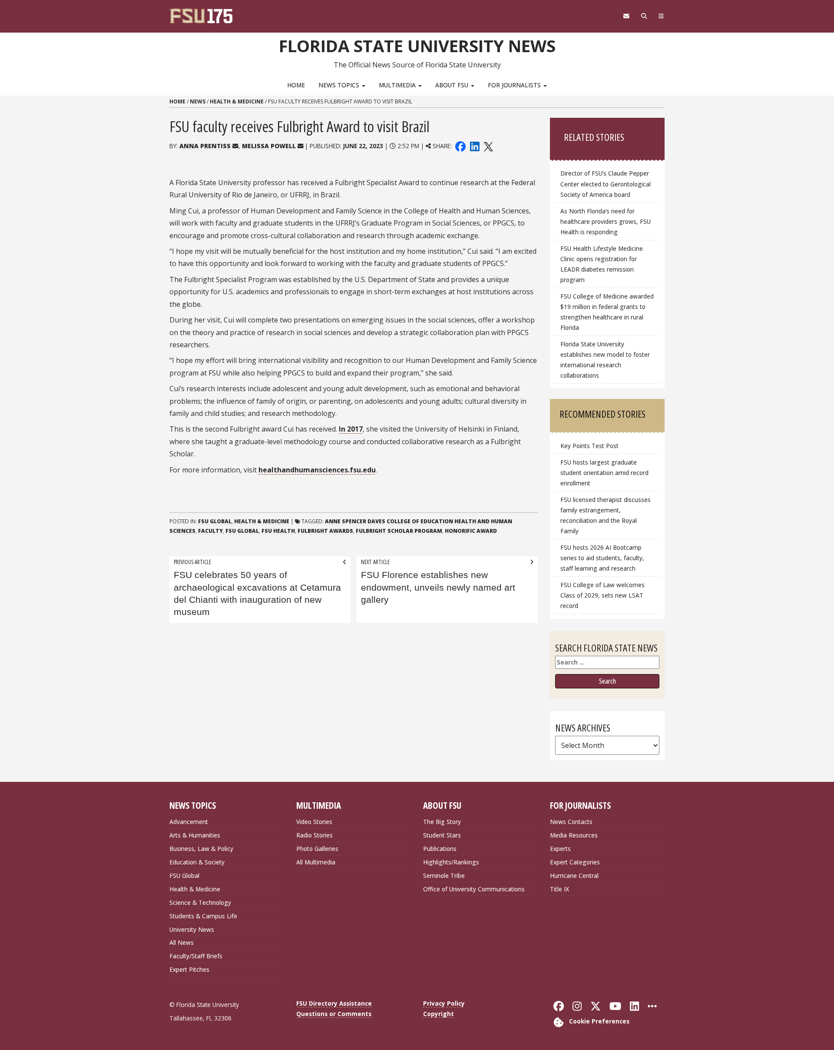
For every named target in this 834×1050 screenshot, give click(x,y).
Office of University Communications (474, 889)
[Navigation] (661, 16)
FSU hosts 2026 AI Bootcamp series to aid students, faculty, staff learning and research (602, 557)
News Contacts (571, 821)
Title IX (559, 889)
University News (191, 929)
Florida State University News (417, 45)
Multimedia (398, 85)
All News (181, 942)
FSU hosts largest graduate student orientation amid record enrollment (604, 472)
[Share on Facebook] (460, 146)
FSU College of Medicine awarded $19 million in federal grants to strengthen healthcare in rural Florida (607, 312)
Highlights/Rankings (451, 862)
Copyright (438, 1014)
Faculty (210, 531)
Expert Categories (575, 862)
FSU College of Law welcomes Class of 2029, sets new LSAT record (602, 595)
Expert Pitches (189, 969)
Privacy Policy (444, 1003)
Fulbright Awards (325, 531)
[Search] (644, 16)
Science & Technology (200, 902)
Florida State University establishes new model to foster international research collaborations (605, 359)
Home (296, 85)
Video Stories (314, 821)
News (197, 101)
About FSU (452, 85)
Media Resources (574, 835)
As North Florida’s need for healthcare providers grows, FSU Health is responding (605, 221)
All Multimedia (315, 862)
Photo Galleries (317, 848)
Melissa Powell (269, 146)
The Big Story (442, 821)
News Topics (339, 85)
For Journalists (515, 85)
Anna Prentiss (205, 146)
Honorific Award (471, 531)
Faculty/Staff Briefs (195, 956)
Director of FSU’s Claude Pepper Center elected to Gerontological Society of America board (605, 183)
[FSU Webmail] (626, 16)
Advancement (188, 821)
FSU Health (278, 531)
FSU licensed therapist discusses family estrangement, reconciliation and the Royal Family (605, 515)
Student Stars (442, 835)
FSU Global (215, 521)
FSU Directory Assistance (334, 1003)
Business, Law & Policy (201, 848)
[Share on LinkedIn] (474, 146)
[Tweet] (488, 146)
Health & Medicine (237, 101)
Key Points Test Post (589, 446)
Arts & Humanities (194, 835)
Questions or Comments (333, 1014)
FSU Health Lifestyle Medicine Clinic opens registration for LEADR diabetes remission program (601, 264)
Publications (440, 848)
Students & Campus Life (203, 916)
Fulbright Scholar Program (399, 531)
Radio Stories (314, 835)
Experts (560, 848)
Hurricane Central (574, 875)
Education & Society (197, 862)
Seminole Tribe (444, 875)
